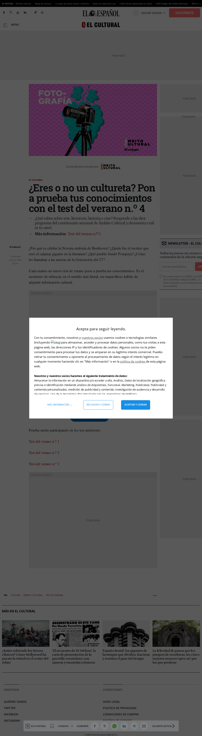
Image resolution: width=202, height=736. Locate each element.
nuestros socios (92, 338)
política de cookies (133, 361)
